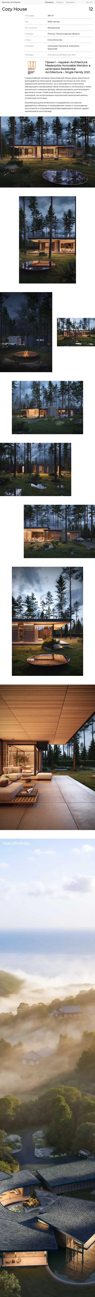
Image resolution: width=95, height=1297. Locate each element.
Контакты (70, 2)
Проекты (49, 2)
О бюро (59, 2)
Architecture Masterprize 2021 (62, 54)
